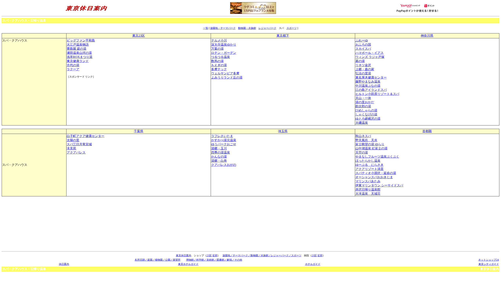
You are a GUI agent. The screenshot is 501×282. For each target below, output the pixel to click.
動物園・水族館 (247, 28)
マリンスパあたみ (367, 181)
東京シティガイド (488, 264)
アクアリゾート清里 (369, 169)
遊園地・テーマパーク (223, 28)
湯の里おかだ (364, 102)
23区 (209, 255)
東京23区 (138, 35)
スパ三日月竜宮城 (79, 144)
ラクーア (73, 69)
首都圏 (427, 131)
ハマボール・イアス (369, 52)
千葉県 (138, 131)
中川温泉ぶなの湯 (367, 85)
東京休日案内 (183, 255)
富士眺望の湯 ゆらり (369, 144)
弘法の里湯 (363, 73)
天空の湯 (361, 152)
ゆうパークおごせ (223, 144)
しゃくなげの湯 (366, 114)
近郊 (214, 255)
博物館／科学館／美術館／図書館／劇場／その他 (214, 259)
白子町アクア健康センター (85, 136)
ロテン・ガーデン (223, 52)
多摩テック (219, 69)
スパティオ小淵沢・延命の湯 (375, 173)
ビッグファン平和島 (81, 40)
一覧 (205, 28)
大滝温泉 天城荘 (367, 193)
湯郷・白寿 (219, 160)
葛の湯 (360, 61)
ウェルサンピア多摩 (225, 73)
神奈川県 (427, 35)
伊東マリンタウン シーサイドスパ (379, 185)
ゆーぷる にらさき (369, 164)
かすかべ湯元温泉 (223, 140)
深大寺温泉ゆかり (223, 44)
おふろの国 (363, 44)
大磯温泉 (361, 122)
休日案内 (64, 264)
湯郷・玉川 (219, 148)
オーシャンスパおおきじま (374, 177)
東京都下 (283, 35)
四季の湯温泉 (220, 152)
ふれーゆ (361, 40)
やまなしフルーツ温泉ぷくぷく (377, 156)
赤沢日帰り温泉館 (367, 189)
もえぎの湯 (219, 65)
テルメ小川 (219, 40)
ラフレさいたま (222, 136)
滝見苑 (71, 148)
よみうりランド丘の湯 (226, 77)
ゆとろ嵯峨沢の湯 (367, 118)
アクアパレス (76, 152)
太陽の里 (73, 140)
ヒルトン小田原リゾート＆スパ (377, 94)
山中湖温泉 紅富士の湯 (371, 148)
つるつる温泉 (220, 57)
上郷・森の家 (364, 69)
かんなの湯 (219, 156)
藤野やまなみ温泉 (367, 81)
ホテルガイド (312, 264)
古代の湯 (73, 65)
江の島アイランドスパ (371, 89)
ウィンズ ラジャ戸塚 (369, 57)
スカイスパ (363, 48)
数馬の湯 (217, 61)
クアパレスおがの (223, 164)
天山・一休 (363, 98)
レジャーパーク (267, 28)
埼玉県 (282, 131)
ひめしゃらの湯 (366, 110)
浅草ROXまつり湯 (79, 57)
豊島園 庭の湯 (76, 48)
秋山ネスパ (363, 136)
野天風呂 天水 (366, 140)
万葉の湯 (217, 48)
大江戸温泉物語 (78, 44)
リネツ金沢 (363, 65)
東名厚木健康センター (371, 77)
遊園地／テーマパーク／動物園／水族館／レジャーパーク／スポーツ (262, 255)
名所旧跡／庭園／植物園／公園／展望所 (157, 259)
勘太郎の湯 (363, 106)
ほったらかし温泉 (367, 160)
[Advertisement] (84, 93)
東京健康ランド (78, 61)
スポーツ (292, 28)
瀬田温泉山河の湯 (79, 52)
